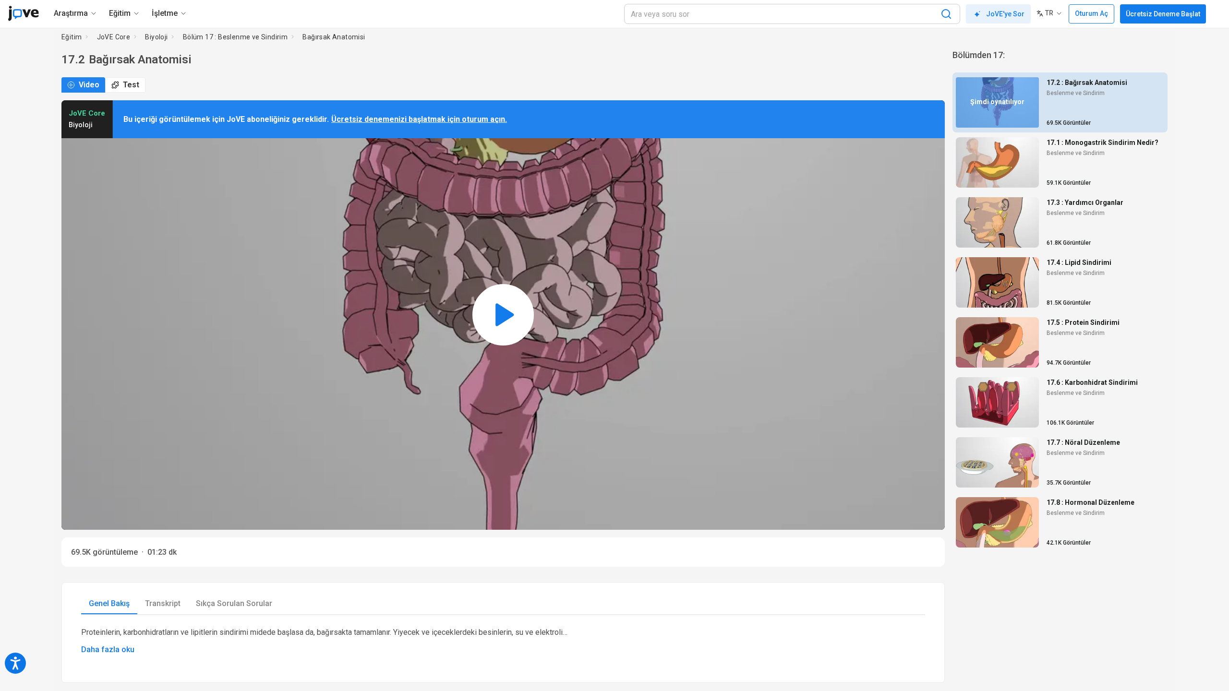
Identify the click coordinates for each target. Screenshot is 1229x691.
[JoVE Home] (23, 13)
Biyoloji (156, 37)
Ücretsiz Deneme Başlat (1163, 14)
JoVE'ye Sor (1005, 14)
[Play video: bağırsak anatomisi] (503, 315)
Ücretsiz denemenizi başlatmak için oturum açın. (419, 119)
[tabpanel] (503, 641)
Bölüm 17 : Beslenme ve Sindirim (235, 37)
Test (131, 84)
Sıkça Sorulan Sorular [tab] (234, 603)
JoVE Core (114, 37)
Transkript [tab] (163, 603)
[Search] (946, 14)
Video (89, 84)
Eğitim (71, 37)
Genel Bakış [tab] (109, 603)
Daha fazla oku (107, 649)
